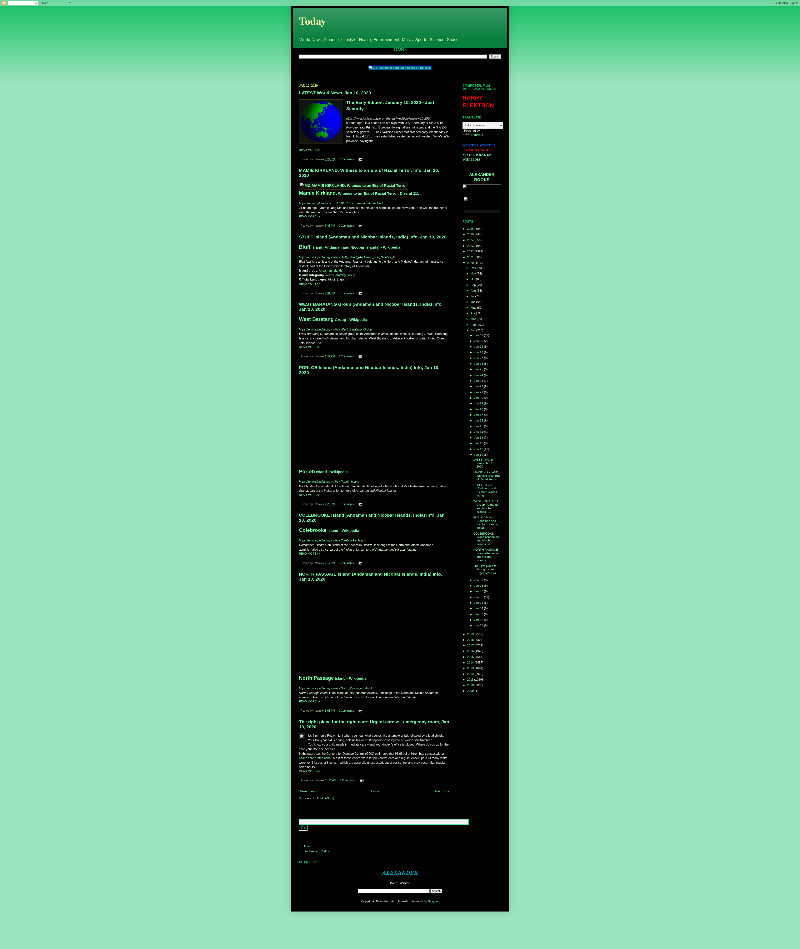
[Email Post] (359, 159)
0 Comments (346, 159)
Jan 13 (479, 437)
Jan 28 (479, 352)
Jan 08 (479, 585)
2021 (471, 257)
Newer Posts (308, 791)
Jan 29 (479, 346)
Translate (477, 134)
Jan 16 (479, 420)
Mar (474, 318)
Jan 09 (479, 580)
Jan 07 (479, 591)
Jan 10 (479, 454)
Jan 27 (479, 358)
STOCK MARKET (475, 150)
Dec (474, 267)
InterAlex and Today (316, 851)
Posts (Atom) (325, 798)
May (474, 307)
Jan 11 (479, 449)
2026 (471, 228)
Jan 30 (479, 341)
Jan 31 (479, 335)
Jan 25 (479, 369)
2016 (471, 651)
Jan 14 (479, 432)
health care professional (315, 758)
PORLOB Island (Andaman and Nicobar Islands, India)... (485, 522)
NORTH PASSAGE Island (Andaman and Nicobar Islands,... (486, 555)
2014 (471, 662)
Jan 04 (479, 608)
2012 (471, 674)
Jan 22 (479, 386)
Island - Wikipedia (323, 472)
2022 (471, 251)
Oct (473, 279)
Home (375, 791)
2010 (471, 685)
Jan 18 (479, 409)
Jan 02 (479, 619)
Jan (473, 330)
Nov (474, 273)
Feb (474, 324)
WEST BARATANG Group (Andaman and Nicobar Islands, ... (486, 506)
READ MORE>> (309, 149)
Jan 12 (479, 443)
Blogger (433, 901)
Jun (473, 301)
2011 (470, 679)
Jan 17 (479, 415)
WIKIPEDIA (471, 159)
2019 (471, 634)
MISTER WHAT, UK (477, 154)
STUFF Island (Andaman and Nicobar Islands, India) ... (485, 490)
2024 (471, 240)
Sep (474, 285)
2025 (471, 234)
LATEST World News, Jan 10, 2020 (335, 92)
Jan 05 (479, 602)
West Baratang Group (340, 275)
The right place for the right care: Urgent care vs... (485, 569)
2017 (471, 645)
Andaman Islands (330, 270)
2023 (471, 245)
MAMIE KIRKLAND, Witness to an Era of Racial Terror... (486, 476)
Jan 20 (479, 397)
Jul (473, 296)
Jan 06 (479, 597)
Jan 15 (479, 426)
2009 (471, 690)
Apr (473, 313)
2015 (471, 656)
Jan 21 (479, 392)
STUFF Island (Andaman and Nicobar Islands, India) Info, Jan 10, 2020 (372, 236)
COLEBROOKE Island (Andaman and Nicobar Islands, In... (486, 539)
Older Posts (441, 791)
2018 (471, 639)
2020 (471, 262)
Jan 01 (479, 625)
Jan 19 (479, 403)
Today (312, 20)
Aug (474, 290)
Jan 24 (479, 375)
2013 (471, 668)
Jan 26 (479, 363)
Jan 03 (479, 614)
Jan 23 (479, 380)
